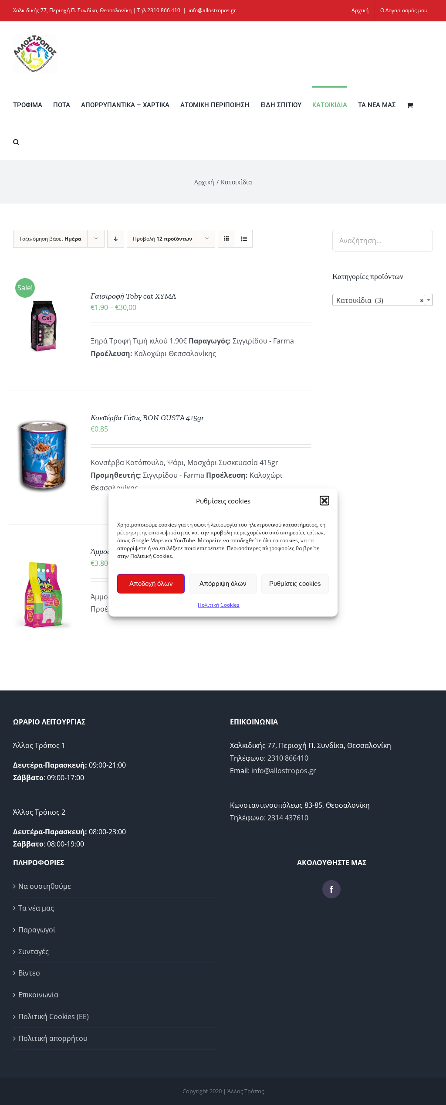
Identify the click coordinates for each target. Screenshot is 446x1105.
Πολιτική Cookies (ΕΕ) (53, 1016)
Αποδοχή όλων (151, 583)
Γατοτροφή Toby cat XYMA (133, 296)
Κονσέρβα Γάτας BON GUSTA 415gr (147, 417)
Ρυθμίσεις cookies (295, 583)
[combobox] (382, 300)
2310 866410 (287, 758)
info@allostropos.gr (212, 10)
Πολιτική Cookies (219, 604)
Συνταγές (33, 951)
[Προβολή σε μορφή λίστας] (243, 238)
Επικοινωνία (38, 995)
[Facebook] (331, 889)
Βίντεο (29, 973)
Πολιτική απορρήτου (53, 1038)
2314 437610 (287, 818)
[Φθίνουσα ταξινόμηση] (115, 239)
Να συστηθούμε (44, 886)
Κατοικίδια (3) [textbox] (380, 300)
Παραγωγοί (36, 930)
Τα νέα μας (36, 908)
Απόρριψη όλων (223, 583)
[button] (324, 500)
